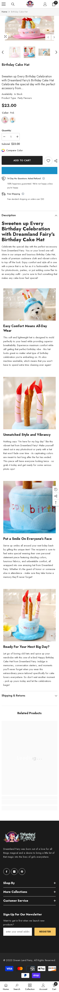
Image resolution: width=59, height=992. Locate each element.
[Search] (13, 4)
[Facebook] (6, 871)
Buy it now (29, 170)
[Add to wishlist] (48, 161)
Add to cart (22, 160)
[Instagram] (14, 871)
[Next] (54, 37)
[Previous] (48, 37)
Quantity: (6, 130)
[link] (29, 802)
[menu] (4, 4)
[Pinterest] (22, 871)
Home (4, 11)
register (45, 931)
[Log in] (45, 4)
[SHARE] (54, 161)
